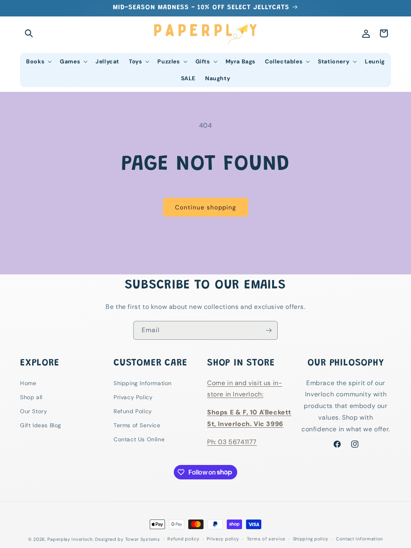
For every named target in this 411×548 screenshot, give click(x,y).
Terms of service (266, 539)
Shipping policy (311, 539)
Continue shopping (205, 207)
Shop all (31, 397)
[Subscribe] (268, 330)
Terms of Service (137, 425)
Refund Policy (133, 411)
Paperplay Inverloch (69, 539)
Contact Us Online (139, 439)
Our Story (33, 411)
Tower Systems (142, 539)
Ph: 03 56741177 (232, 442)
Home (28, 383)
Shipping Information (143, 383)
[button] (29, 33)
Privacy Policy (133, 397)
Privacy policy (223, 539)
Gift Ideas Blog (40, 425)
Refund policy (183, 539)
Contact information (359, 539)
